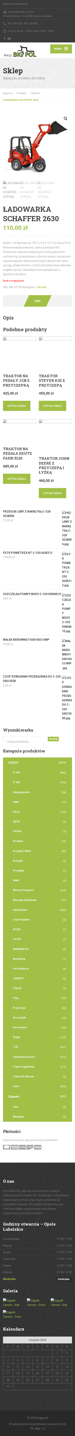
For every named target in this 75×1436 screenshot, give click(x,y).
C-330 (16, 772)
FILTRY (17, 939)
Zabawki (41, 287)
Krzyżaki (18, 860)
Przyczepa (19, 1008)
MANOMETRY (21, 949)
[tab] (37, 301)
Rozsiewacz (20, 1027)
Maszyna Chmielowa (24, 900)
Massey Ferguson (23, 890)
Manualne (18, 1116)
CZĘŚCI (13, 762)
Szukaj (53, 738)
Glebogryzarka (21, 792)
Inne (15, 1106)
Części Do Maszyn (23, 1076)
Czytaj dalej (16, 405)
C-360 (16, 782)
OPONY (17, 831)
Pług (15, 998)
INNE (16, 802)
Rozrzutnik (19, 1017)
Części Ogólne (21, 919)
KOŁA (16, 811)
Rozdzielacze (21, 968)
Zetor (16, 1086)
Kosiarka (18, 841)
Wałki (16, 880)
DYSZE (17, 929)
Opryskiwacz (20, 910)
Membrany (19, 959)
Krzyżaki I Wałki (22, 851)
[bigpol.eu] (20, 50)
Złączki (17, 988)
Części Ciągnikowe (24, 1066)
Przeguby (18, 870)
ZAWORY (18, 978)
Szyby (16, 1037)
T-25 (15, 1047)
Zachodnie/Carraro (24, 1057)
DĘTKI (16, 821)
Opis (38, 301)
